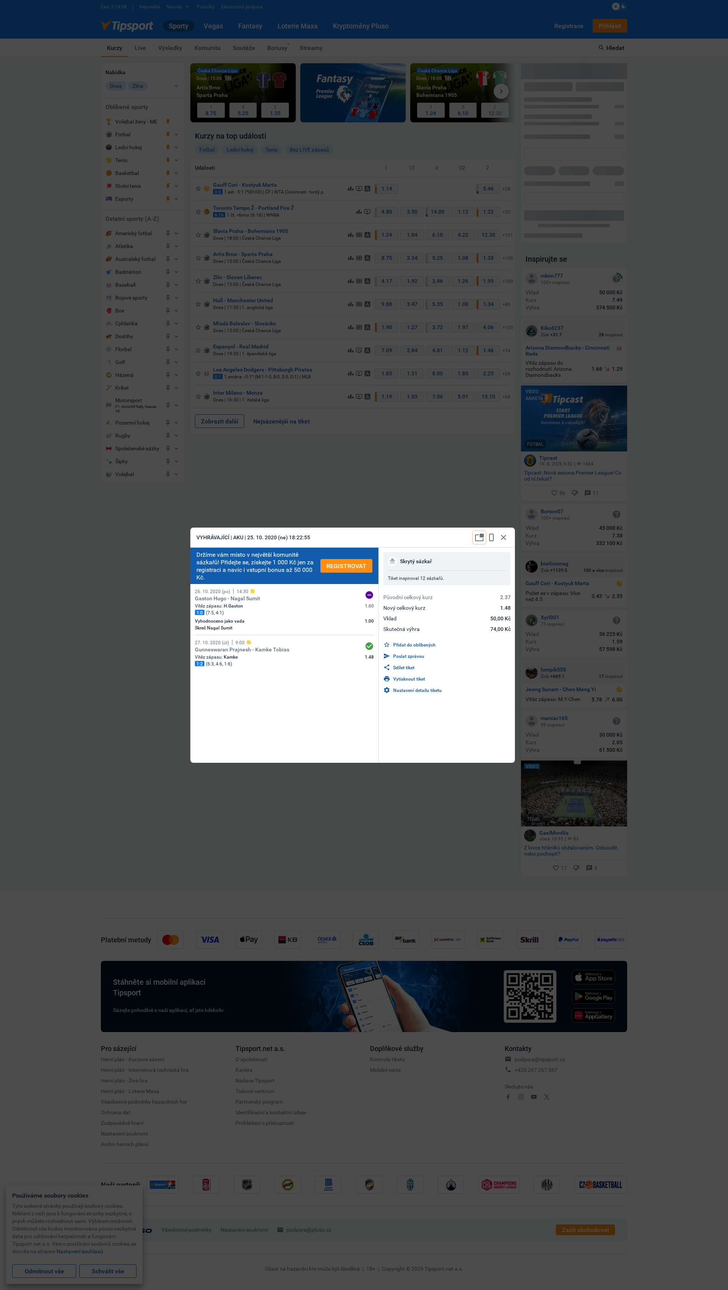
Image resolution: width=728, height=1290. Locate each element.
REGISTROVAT (346, 566)
